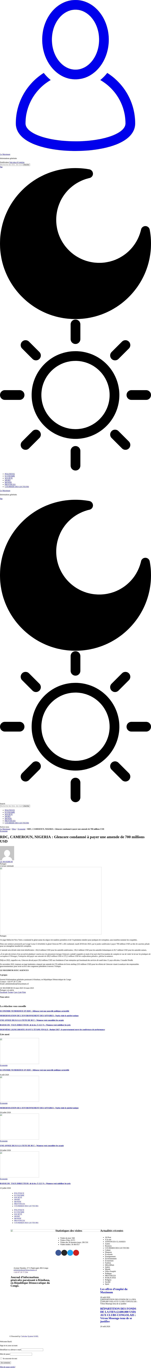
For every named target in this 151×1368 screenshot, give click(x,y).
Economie (4, 831)
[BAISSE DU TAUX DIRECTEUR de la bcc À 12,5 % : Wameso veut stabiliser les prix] (19, 1177)
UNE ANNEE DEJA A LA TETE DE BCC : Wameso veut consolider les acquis (32, 1020)
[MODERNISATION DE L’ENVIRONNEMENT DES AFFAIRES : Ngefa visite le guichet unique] (19, 1101)
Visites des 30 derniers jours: (71, 1242)
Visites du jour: (66, 1238)
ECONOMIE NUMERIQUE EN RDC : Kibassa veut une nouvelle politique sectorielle (34, 1011)
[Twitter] (70, 1253)
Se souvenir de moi (9, 1359)
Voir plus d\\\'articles (16, 162)
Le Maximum (5, 154)
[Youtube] (76, 1253)
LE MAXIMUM (6, 862)
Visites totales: (65, 1244)
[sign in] (75, 150)
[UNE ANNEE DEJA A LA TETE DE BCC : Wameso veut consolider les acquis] (19, 1139)
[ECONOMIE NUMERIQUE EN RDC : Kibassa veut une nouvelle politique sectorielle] (19, 1063)
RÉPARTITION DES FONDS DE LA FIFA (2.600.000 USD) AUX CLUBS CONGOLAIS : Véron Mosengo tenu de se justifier (118, 1315)
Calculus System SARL (30, 1336)
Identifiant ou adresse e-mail (10, 1350)
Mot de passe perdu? (7, 1367)
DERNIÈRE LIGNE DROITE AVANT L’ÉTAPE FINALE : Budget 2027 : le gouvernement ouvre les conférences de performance (52, 1030)
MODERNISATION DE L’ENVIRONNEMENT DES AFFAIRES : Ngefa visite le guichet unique (39, 1016)
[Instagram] (64, 1253)
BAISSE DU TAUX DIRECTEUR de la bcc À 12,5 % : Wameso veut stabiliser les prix (35, 1025)
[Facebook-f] (58, 1253)
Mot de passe (5, 1354)
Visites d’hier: (65, 1240)
